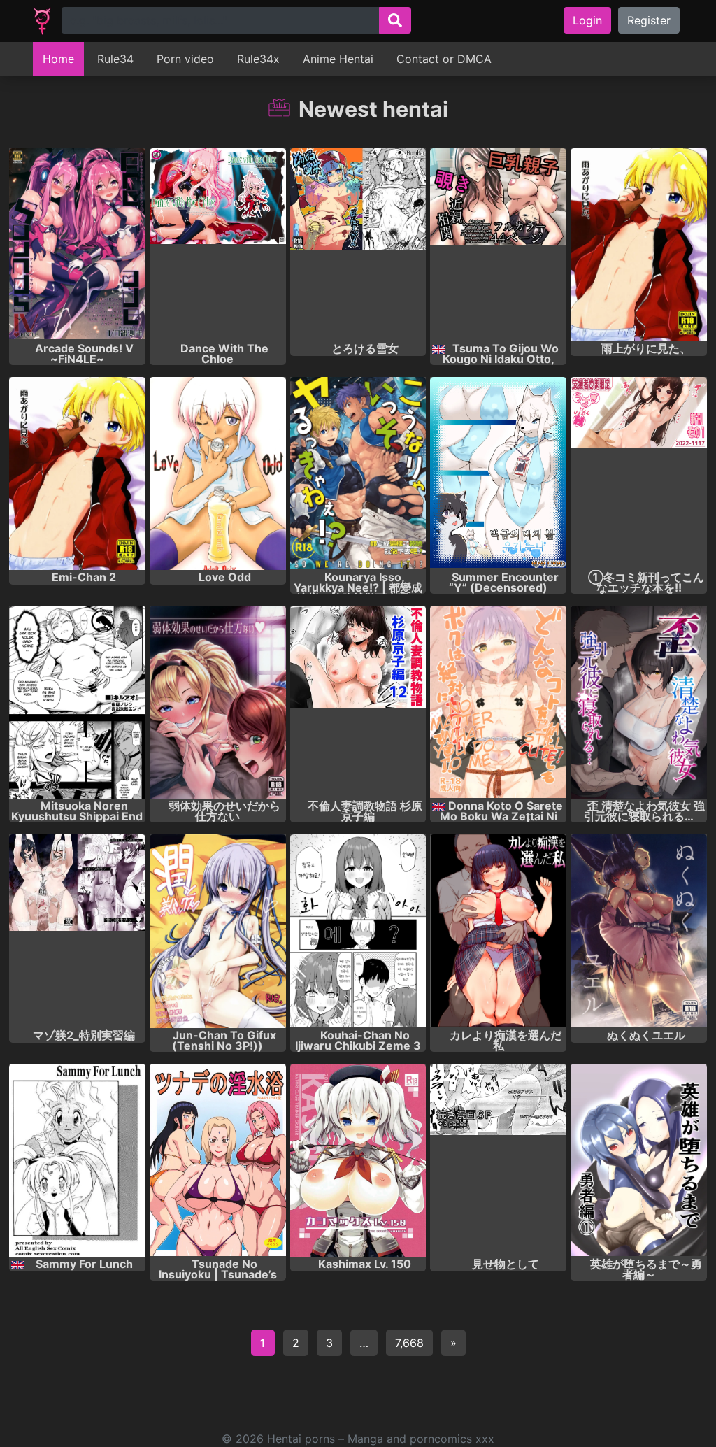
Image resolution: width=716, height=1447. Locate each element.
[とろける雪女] (358, 244)
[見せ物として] (498, 1160)
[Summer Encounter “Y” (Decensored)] (498, 473)
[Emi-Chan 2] (77, 473)
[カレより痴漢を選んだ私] (498, 930)
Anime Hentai (338, 59)
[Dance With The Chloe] (218, 244)
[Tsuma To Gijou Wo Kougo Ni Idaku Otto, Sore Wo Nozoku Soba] (498, 244)
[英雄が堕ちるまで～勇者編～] (639, 1160)
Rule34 (115, 59)
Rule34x (258, 59)
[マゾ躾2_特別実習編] (77, 930)
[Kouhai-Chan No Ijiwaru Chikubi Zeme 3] (358, 930)
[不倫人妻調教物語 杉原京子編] (358, 702)
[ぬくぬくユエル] (639, 930)
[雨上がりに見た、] (639, 244)
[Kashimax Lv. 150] (358, 1160)
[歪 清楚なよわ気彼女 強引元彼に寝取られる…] (639, 702)
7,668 (409, 1343)
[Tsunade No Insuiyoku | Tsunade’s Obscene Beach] (218, 1160)
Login (587, 20)
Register (649, 20)
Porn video (185, 59)
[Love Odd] (218, 473)
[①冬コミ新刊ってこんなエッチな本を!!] (639, 473)
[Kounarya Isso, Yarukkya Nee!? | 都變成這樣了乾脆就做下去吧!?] (358, 473)
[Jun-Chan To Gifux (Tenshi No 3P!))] (218, 930)
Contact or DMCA (444, 59)
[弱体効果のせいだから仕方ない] (218, 702)
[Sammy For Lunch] (77, 1160)
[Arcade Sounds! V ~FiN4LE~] (77, 244)
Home (58, 59)
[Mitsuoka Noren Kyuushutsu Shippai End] (77, 702)
